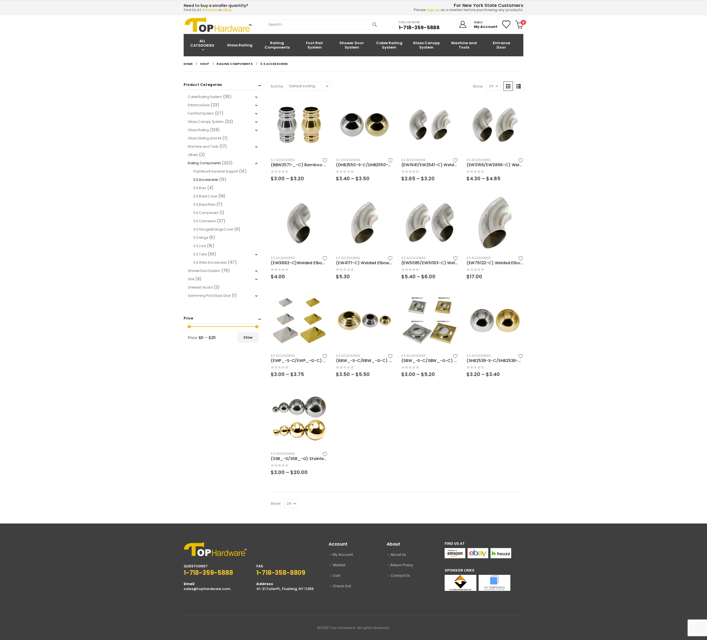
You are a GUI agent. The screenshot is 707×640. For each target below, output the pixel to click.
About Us (398, 554)
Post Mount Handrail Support (215, 171)
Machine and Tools (464, 45)
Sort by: (277, 86)
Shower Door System (351, 45)
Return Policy (402, 565)
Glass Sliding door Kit (204, 138)
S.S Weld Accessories (210, 262)
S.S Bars (199, 188)
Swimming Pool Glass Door (209, 295)
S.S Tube (200, 254)
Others (193, 154)
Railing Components (277, 45)
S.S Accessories (283, 160)
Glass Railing (239, 45)
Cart (336, 575)
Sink (191, 279)
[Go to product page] (299, 124)
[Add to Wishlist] (325, 160)
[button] (508, 86)
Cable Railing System (389, 45)
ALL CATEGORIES (202, 43)
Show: (478, 86)
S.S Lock (199, 246)
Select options (318, 105)
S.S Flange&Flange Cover (213, 229)
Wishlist (339, 565)
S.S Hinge (200, 237)
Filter (248, 337)
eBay (227, 9)
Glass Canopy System (426, 45)
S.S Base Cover (205, 196)
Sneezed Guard (200, 287)
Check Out (342, 586)
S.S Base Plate (204, 204)
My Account (343, 554)
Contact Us (400, 575)
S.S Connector (204, 221)
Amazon (209, 9)
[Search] (374, 24)
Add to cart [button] (318, 203)
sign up (433, 9)
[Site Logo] (218, 24)
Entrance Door (501, 45)
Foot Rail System (314, 45)
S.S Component (205, 212)
